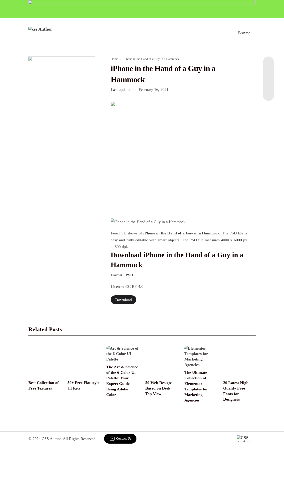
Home (114, 59)
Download (123, 300)
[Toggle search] (224, 32)
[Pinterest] (268, 83)
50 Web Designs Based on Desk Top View (158, 388)
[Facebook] (268, 65)
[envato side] (61, 122)
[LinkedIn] (268, 74)
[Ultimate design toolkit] (179, 155)
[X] (268, 92)
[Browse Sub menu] (254, 33)
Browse (244, 33)
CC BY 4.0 (134, 286)
